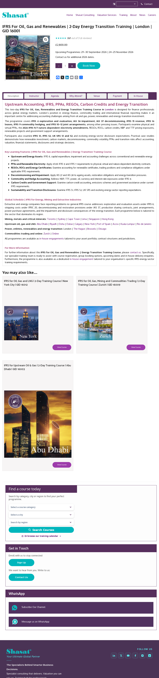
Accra (115, 223)
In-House (138, 96)
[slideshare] (149, 655)
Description (13, 96)
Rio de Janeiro (144, 223)
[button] (45, 39)
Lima (84, 219)
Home (71, 14)
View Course (62, 347)
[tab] (13, 96)
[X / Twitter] (121, 655)
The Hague (79, 228)
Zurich (46, 233)
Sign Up (21, 562)
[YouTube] (128, 655)
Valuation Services (107, 14)
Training (124, 14)
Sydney (62, 219)
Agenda (55, 96)
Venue (97, 96)
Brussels (91, 228)
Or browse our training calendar (41, 536)
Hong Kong (108, 219)
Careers (152, 14)
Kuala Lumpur (128, 223)
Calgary (79, 223)
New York (90, 223)
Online (55, 233)
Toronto (51, 219)
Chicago (102, 228)
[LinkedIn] (114, 655)
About (134, 14)
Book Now (89, 65)
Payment (117, 96)
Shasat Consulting (86, 14)
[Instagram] (142, 655)
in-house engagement (81, 259)
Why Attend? (75, 96)
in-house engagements (51, 238)
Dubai (70, 223)
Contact (148, 3)
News (143, 14)
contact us (135, 252)
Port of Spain (104, 223)
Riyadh (53, 223)
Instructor (34, 96)
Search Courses (43, 530)
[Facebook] (135, 655)
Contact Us (21, 577)
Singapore (94, 219)
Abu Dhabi (42, 223)
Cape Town (74, 219)
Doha (61, 223)
